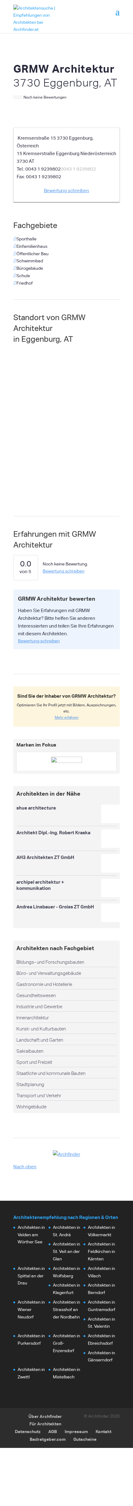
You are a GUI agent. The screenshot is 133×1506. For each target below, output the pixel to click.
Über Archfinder (45, 1416)
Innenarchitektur (32, 1017)
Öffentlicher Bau (32, 253)
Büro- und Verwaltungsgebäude (48, 973)
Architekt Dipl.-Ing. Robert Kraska (53, 832)
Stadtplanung (30, 1084)
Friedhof (24, 283)
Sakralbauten (29, 1051)
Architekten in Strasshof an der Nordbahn (66, 1309)
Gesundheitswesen (36, 995)
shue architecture (36, 807)
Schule (22, 275)
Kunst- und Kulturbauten (41, 1028)
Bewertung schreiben (66, 190)
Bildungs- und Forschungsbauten (50, 962)
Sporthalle (25, 238)
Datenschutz (28, 1431)
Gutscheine (85, 1439)
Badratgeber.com (48, 1439)
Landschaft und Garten (39, 1040)
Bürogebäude (29, 268)
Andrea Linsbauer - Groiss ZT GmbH (55, 906)
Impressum (76, 1431)
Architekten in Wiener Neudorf (31, 1309)
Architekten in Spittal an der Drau (31, 1276)
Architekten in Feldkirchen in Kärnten (101, 1251)
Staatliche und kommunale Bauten (50, 1073)
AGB (52, 1431)
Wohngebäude (31, 1106)
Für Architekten (45, 1423)
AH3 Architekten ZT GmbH (45, 857)
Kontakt (103, 1431)
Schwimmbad (29, 260)
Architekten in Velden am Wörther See (31, 1235)
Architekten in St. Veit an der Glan (66, 1251)
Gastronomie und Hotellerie (44, 984)
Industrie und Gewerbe (39, 1006)
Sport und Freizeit (34, 1062)
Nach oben (24, 1166)
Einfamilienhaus (31, 246)
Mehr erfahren (67, 717)
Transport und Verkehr (38, 1095)
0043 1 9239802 (78, 168)
